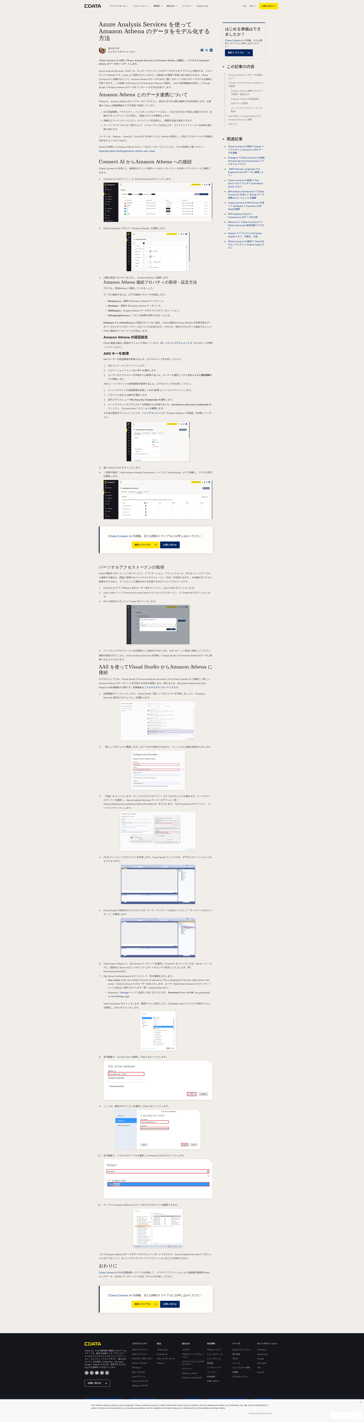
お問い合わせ (267, 6)
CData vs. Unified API (192, 1377)
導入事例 (236, 1354)
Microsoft (261, 1363)
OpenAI (260, 1372)
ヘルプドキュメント (179, 343)
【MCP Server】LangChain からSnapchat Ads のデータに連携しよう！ (246, 172)
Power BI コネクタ (140, 1381)
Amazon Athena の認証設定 (245, 99)
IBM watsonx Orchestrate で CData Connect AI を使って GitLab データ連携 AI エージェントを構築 (246, 194)
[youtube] (97, 1373)
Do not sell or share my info (260, 1413)
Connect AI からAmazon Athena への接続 (246, 84)
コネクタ (186, 1349)
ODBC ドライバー (140, 1349)
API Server (136, 1367)
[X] (92, 1373)
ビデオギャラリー (240, 1376)
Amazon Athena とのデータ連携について (245, 76)
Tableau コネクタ (140, 1385)
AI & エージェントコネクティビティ (193, 1363)
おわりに (232, 124)
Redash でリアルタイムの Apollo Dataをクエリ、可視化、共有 (245, 235)
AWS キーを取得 (239, 103)
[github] (102, 1373)
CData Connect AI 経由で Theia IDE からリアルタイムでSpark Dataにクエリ (246, 244)
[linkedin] (87, 1373)
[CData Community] (107, 1373)
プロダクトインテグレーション (193, 1355)
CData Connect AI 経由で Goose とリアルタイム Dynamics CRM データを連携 (246, 149)
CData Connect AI (120, 536)
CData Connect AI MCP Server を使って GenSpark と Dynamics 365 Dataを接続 (246, 206)
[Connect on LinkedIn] (211, 50)
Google (260, 1358)
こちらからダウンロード (156, 687)
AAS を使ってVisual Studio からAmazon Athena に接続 (244, 118)
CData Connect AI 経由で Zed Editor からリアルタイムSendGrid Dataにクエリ (245, 183)
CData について (214, 1349)
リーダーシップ (214, 1367)
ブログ (235, 1358)
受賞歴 (210, 1363)
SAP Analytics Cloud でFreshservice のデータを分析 (243, 215)
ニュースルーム (214, 1358)
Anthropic (261, 1349)
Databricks (262, 1354)
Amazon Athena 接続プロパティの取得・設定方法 (247, 92)
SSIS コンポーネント (166, 1358)
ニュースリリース (215, 1354)
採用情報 (211, 1376)
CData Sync (162, 1349)
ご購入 (244, 6)
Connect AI (162, 1354)
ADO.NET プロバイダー (142, 1358)
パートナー (187, 1368)
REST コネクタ (138, 1372)
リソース (236, 1363)
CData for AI (202, 6)
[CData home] (95, 6)
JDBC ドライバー (140, 1354)
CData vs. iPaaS (189, 1373)
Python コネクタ (139, 1363)
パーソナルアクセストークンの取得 (247, 110)
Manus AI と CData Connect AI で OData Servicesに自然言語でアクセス (246, 225)
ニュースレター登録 (241, 1367)
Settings (124, 992)
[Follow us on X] (206, 50)
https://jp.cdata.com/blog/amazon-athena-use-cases (127, 151)
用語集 (235, 1372)
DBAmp (160, 1363)
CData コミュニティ (241, 1349)
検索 (251, 6)
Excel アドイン (138, 1376)
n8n (259, 1367)
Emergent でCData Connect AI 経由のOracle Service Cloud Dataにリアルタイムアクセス (246, 161)
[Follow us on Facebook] (202, 50)
